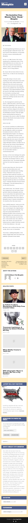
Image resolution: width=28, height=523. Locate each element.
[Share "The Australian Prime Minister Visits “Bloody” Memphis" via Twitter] (8, 248)
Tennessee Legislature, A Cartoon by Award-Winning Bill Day (13, 329)
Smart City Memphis (14, 21)
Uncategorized (14, 23)
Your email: (5, 428)
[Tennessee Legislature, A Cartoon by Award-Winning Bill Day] (14, 318)
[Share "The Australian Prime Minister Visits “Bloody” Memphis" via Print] (15, 251)
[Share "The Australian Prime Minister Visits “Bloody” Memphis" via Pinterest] (14, 248)
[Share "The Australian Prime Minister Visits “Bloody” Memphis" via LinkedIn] (17, 248)
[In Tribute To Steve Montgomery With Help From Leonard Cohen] (14, 296)
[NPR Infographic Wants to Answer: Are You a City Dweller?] (14, 362)
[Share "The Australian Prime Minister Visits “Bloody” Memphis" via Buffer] (20, 248)
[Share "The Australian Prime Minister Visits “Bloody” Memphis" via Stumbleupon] (23, 248)
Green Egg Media (17, 519)
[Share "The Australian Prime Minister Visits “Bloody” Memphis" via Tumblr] (11, 248)
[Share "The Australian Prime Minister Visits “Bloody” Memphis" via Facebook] (5, 248)
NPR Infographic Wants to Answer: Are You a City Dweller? (13, 372)
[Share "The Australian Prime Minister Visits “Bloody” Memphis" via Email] (12, 251)
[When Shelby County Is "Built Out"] (14, 341)
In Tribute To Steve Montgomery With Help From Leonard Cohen (14, 306)
